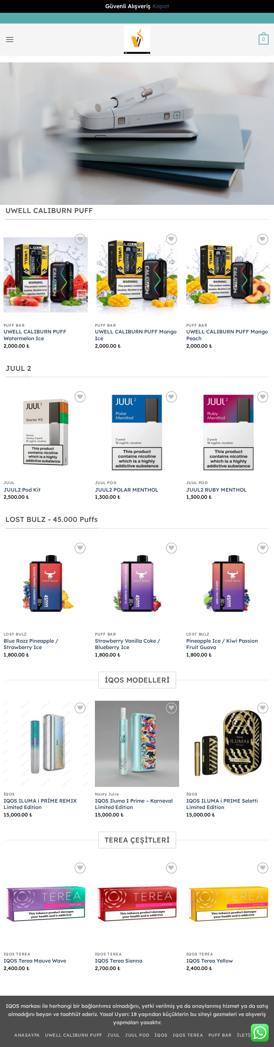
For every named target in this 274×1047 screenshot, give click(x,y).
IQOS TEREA (188, 1035)
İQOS (160, 1035)
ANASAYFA (27, 1035)
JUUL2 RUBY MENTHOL (216, 490)
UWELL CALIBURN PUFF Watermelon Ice (35, 335)
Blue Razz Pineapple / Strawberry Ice (31, 644)
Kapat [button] (160, 6)
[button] (9, 39)
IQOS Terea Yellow (209, 961)
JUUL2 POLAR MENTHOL (126, 490)
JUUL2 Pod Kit (22, 490)
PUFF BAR (220, 1035)
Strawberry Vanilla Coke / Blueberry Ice (127, 644)
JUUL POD (137, 1035)
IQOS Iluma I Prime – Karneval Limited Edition (134, 804)
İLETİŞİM (248, 1035)
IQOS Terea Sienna (118, 961)
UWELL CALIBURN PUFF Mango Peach (227, 335)
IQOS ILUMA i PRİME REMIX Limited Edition (40, 804)
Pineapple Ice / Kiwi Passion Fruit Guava (222, 644)
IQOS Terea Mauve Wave (35, 961)
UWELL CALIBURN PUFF (73, 1035)
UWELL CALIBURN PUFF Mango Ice (136, 335)
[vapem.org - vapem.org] (137, 39)
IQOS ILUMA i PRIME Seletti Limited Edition (222, 804)
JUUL (113, 1035)
